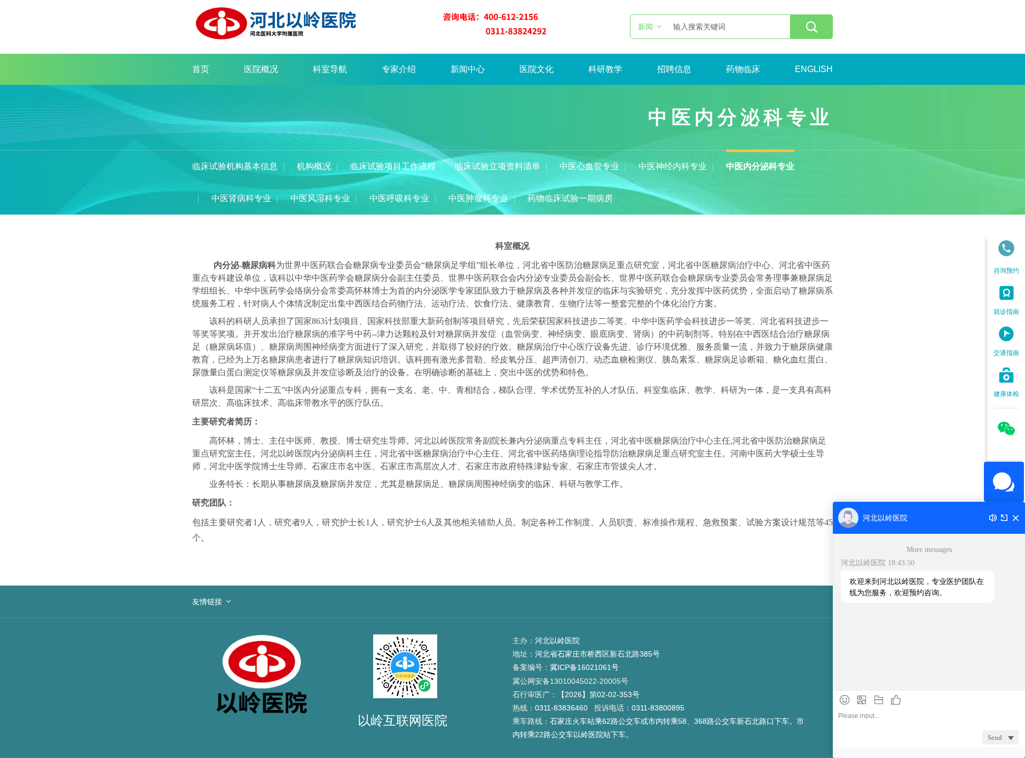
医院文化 (536, 69)
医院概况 (261, 69)
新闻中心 (468, 69)
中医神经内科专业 (672, 166)
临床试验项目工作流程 (393, 166)
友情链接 (207, 601)
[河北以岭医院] (370, 26)
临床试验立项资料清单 (497, 166)
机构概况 (314, 166)
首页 (200, 69)
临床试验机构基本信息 (235, 166)
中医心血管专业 (589, 166)
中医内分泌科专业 (760, 166)
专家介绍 (399, 69)
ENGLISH (814, 69)
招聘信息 (674, 69)
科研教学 (605, 69)
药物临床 (743, 69)
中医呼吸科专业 (399, 198)
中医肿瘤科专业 (478, 198)
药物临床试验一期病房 (570, 198)
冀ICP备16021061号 (584, 667)
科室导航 (330, 69)
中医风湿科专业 (320, 198)
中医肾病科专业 (241, 198)
